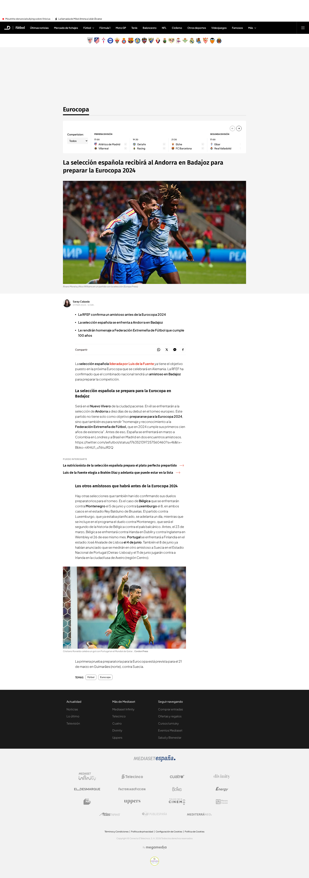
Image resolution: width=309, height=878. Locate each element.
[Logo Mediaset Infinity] (87, 776)
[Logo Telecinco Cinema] (177, 801)
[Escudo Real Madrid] (192, 41)
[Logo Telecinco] (132, 776)
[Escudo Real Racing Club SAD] (165, 41)
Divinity (117, 730)
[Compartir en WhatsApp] (159, 350)
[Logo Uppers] (132, 801)
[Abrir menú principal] (303, 28)
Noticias (72, 709)
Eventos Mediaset (170, 730)
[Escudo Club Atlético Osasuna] (158, 41)
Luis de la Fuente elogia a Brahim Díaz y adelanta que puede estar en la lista (118, 473)
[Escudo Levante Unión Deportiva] (144, 41)
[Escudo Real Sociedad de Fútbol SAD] (199, 41)
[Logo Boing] (177, 789)
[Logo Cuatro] (177, 776)
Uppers (117, 737)
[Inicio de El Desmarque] (7, 28)
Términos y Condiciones (117, 831)
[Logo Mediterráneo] (199, 814)
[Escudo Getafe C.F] (137, 41)
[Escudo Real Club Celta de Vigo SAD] (103, 41)
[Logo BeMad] (87, 801)
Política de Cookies (194, 831)
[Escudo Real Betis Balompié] (185, 41)
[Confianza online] (154, 864)
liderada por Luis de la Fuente (131, 364)
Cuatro (117, 723)
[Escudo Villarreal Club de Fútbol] (219, 41)
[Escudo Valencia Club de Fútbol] (212, 41)
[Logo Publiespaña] (154, 814)
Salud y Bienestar (169, 737)
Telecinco (119, 716)
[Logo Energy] (222, 789)
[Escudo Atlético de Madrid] (97, 41)
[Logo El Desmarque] (87, 789)
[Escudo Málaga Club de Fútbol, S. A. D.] (151, 41)
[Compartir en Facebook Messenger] (175, 350)
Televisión (73, 723)
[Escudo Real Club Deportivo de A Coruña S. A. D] (178, 41)
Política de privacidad (142, 831)
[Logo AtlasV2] (109, 814)
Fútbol (20, 27)
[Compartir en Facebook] (183, 350)
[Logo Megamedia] (156, 847)
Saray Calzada (81, 301)
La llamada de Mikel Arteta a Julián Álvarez (80, 19)
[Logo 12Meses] (222, 801)
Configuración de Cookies (169, 831)
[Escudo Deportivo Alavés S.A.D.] (110, 41)
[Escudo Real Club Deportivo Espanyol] (124, 41)
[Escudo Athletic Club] (90, 41)
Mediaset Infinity (123, 709)
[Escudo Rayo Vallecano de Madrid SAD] (171, 41)
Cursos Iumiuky (168, 723)
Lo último (73, 716)
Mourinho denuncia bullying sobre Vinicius (27, 19)
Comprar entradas (170, 709)
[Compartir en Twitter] (167, 350)
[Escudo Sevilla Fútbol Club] (205, 41)
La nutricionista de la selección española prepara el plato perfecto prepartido (120, 465)
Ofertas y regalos (170, 716)
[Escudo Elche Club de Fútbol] (117, 41)
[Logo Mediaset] (154, 760)
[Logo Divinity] (222, 776)
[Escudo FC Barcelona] (131, 41)
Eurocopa (76, 109)
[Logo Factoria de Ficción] (132, 789)
